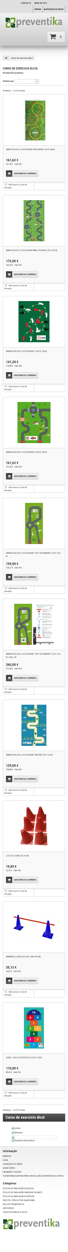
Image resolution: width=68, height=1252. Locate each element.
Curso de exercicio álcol (15, 1212)
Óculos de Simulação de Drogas (18, 1196)
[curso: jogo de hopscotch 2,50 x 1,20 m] (34, 1028)
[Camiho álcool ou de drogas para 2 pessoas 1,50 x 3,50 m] (34, 220)
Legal (5, 1160)
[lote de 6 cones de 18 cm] (34, 826)
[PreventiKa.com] (34, 23)
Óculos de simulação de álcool (18, 1188)
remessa (7, 1156)
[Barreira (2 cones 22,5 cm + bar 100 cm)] (34, 927)
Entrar (37, 9)
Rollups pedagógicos (13, 1204)
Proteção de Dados (54, 9)
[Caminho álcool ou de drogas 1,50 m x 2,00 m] (34, 321)
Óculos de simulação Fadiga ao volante (22, 1192)
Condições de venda (12, 1164)
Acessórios (8, 1208)
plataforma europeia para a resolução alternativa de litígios (33, 1176)
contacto (26, 3)
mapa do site (40, 3)
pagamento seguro (12, 1172)
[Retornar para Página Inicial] (6, 58)
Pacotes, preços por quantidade (19, 1200)
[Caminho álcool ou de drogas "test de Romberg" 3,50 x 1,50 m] (34, 523)
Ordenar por (8, 81)
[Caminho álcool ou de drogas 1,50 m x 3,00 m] (34, 422)
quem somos (9, 1168)
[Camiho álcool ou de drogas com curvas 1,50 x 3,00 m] (34, 119)
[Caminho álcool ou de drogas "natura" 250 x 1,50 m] (34, 725)
